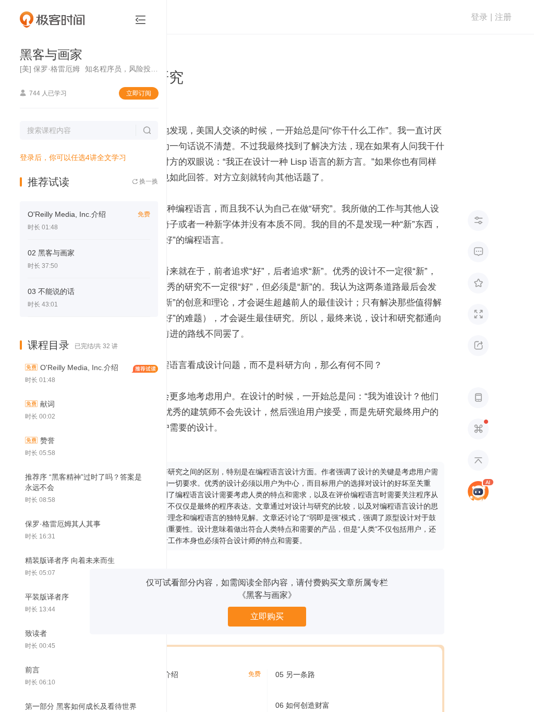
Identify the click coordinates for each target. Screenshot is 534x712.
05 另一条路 (295, 674)
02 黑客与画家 (51, 253)
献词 (47, 404)
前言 (32, 670)
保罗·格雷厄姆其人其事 (63, 524)
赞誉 (47, 440)
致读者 (36, 633)
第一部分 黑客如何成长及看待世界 (81, 706)
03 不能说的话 (51, 291)
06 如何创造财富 (302, 705)
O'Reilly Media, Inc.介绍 (67, 214)
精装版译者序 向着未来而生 (70, 560)
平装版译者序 (47, 597)
